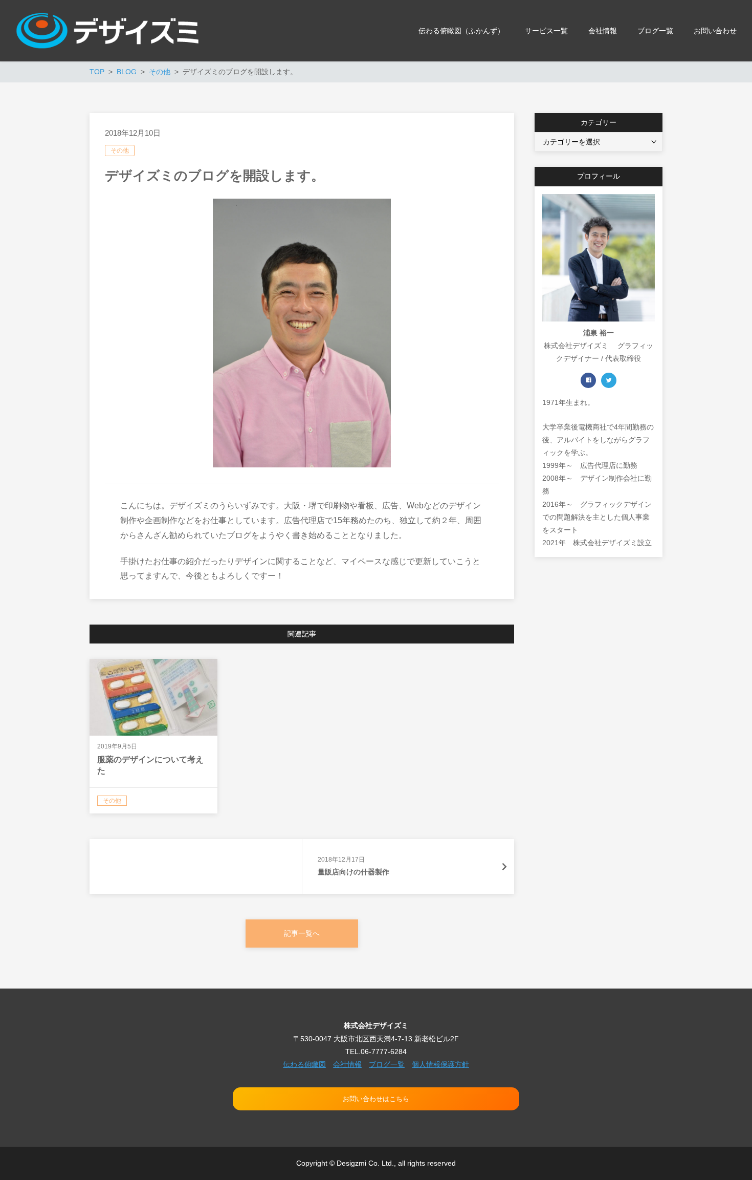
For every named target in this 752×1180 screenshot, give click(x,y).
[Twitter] (608, 380)
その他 (119, 150)
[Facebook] (588, 380)
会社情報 (347, 1064)
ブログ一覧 (387, 1064)
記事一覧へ (302, 933)
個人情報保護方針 (440, 1064)
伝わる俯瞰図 (304, 1064)
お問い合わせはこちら (376, 1099)
